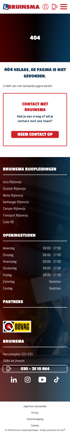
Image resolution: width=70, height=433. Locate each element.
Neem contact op (35, 134)
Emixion (60, 430)
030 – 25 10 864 (35, 368)
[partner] (35, 326)
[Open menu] (63, 7)
